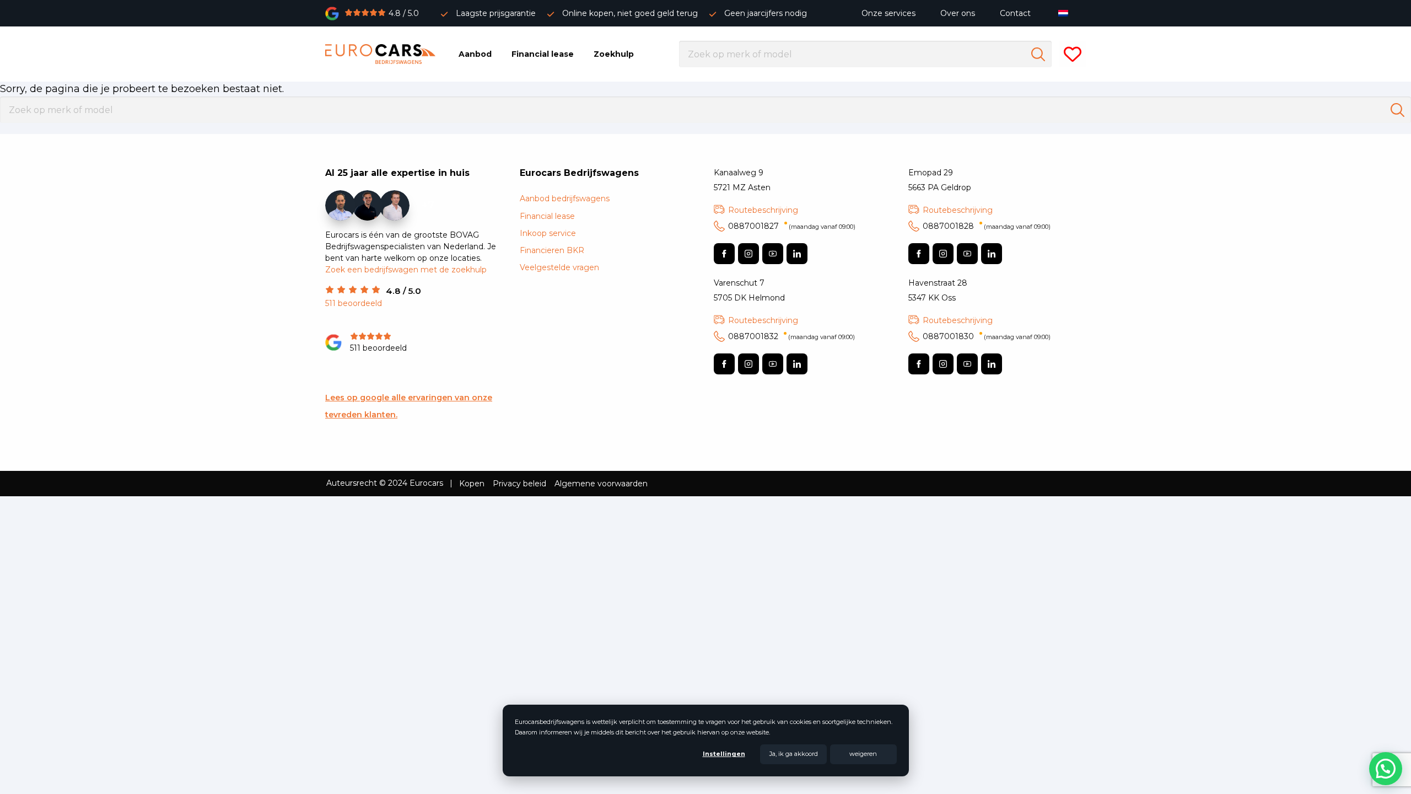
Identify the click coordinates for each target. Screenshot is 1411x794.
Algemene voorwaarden (601, 483)
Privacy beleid (519, 483)
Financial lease (547, 216)
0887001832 (791, 336)
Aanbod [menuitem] (475, 54)
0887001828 (987, 226)
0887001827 (791, 226)
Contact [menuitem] (1015, 13)
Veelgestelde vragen (559, 267)
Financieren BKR (552, 250)
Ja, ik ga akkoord (793, 754)
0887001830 (987, 336)
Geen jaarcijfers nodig (765, 13)
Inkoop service (548, 233)
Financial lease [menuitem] (542, 54)
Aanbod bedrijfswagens (565, 198)
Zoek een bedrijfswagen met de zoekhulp (406, 270)
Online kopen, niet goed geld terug (630, 13)
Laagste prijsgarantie (496, 13)
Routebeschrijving (763, 210)
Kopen (471, 483)
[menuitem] (1066, 13)
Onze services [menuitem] (888, 13)
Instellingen (724, 754)
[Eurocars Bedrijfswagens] (380, 54)
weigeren (863, 754)
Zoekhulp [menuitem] (614, 54)
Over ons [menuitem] (957, 13)
